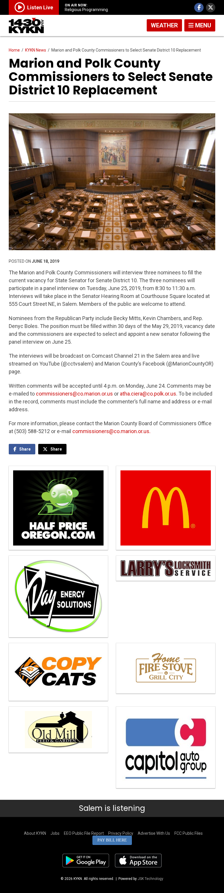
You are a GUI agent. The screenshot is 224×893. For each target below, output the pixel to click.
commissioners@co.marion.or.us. (111, 431)
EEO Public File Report (84, 833)
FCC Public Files (188, 833)
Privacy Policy (120, 833)
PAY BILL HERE (112, 840)
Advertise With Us (154, 833)
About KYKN (35, 833)
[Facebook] (199, 7)
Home (14, 50)
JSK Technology (150, 879)
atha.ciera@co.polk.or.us (148, 394)
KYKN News (35, 50)
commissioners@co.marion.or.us (74, 394)
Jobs (55, 833)
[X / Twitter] (210, 7)
